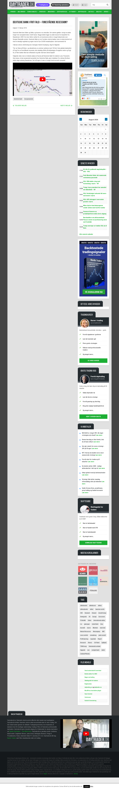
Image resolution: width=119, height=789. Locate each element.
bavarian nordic (100, 609)
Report (100, 639)
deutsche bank (18, 99)
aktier (91, 609)
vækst (103, 650)
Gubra (89, 620)
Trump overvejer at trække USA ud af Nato (95, 227)
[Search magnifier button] (107, 5)
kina (101, 624)
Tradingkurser (43, 5)
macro (89, 628)
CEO (81, 613)
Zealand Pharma (85, 653)
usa (88, 650)
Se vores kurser (93, 360)
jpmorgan (87, 624)
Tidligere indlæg (20, 105)
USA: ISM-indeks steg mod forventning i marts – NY (91, 182)
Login (85, 5)
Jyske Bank (95, 624)
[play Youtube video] (42, 79)
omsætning (93, 635)
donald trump (102, 613)
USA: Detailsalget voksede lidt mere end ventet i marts (94, 195)
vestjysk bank (95, 650)
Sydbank (104, 642)
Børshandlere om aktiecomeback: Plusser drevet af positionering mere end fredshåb (95, 220)
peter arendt (102, 635)
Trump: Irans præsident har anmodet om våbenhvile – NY (94, 189)
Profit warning (84, 639)
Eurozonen (102, 616)
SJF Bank (96, 642)
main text (102, 628)
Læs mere (99, 435)
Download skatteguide (93, 543)
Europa (94, 616)
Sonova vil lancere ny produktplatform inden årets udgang (94, 213)
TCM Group (83, 646)
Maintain (95, 628)
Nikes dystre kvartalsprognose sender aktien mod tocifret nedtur (94, 207)
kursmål (82, 628)
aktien (100, 605)
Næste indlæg (65, 105)
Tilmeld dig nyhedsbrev (61, 5)
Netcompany (96, 631)
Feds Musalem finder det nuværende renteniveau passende (94, 176)
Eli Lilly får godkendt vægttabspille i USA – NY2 (94, 170)
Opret (76, 5)
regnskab (93, 639)
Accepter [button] (87, 786)
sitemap (76, 773)
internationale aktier (99, 620)
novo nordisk (84, 635)
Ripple (45, 773)
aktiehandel (83, 605)
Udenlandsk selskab (94, 646)
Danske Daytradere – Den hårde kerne (20, 731)
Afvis (91, 786)
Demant (94, 613)
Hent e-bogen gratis (93, 416)
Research (83, 642)
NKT (103, 631)
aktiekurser (92, 605)
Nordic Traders (11, 738)
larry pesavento (28, 99)
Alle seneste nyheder (86, 234)
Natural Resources (85, 631)
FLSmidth (83, 620)
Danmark (87, 613)
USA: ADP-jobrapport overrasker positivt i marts (93, 201)
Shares (90, 642)
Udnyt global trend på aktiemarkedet (93, 473)
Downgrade (83, 616)
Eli (89, 616)
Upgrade (82, 650)
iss (81, 624)
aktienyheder (84, 609)
